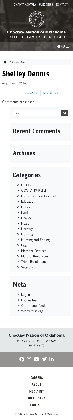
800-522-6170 (36, 345)
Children (27, 184)
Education (28, 201)
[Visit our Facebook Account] (21, 359)
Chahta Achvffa (25, 5)
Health (26, 223)
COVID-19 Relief (33, 190)
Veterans (27, 266)
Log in (25, 294)
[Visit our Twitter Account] (44, 359)
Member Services (33, 250)
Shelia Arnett (31, 93)
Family (25, 212)
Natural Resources (34, 255)
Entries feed (29, 299)
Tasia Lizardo (50, 93)
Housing (27, 233)
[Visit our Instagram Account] (29, 359)
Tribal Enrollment (33, 261)
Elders (25, 206)
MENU (61, 46)
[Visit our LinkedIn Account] (51, 359)
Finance (26, 217)
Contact (62, 5)
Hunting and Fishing (35, 239)
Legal (24, 244)
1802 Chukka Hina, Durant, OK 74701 (36, 341)
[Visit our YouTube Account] (36, 359)
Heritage (27, 228)
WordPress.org (32, 310)
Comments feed (33, 305)
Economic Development (38, 195)
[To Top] (65, 411)
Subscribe (46, 5)
